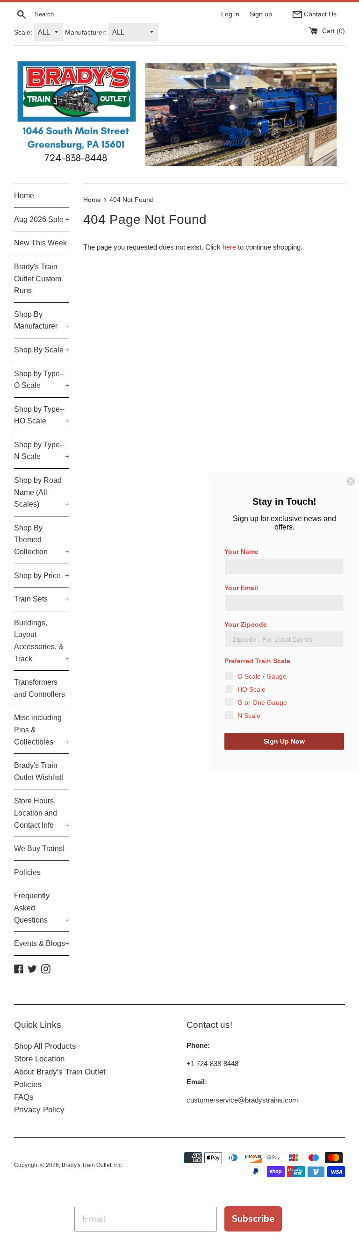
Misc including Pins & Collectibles (41, 729)
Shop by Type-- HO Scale (41, 415)
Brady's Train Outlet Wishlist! (39, 771)
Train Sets (41, 599)
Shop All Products (45, 1046)
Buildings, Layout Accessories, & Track (41, 641)
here (229, 247)
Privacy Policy (39, 1109)
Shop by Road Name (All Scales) (41, 492)
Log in (230, 14)
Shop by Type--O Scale (41, 380)
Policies (27, 872)
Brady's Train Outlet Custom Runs (37, 278)
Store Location (39, 1058)
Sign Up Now (284, 741)
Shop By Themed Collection (41, 540)
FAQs (24, 1097)
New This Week (40, 243)
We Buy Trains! (39, 848)
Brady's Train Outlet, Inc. (93, 1165)
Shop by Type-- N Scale (41, 451)
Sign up (261, 14)
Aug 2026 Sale (41, 219)
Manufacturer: (86, 32)
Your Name (241, 551)
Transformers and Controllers (39, 688)
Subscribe (253, 1218)
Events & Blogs (41, 943)
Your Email (241, 588)
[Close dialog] (350, 481)
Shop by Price (41, 576)
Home (24, 196)
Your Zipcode (245, 624)
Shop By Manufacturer (41, 320)
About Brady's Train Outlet (60, 1071)
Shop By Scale (41, 350)
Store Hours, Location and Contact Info (41, 813)
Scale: (23, 32)
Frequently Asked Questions (41, 908)
